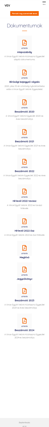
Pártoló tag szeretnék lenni (24, 13)
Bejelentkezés (24, 422)
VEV (7, 5)
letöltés (24, 48)
